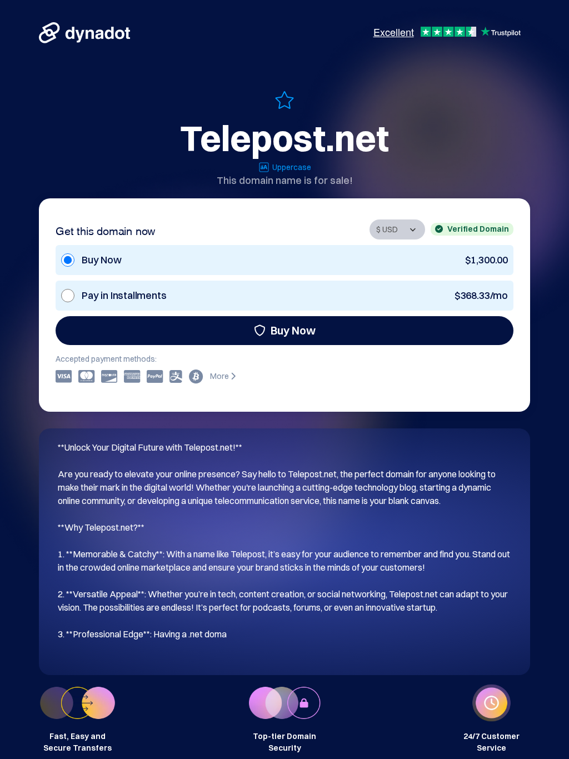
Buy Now (293, 330)
